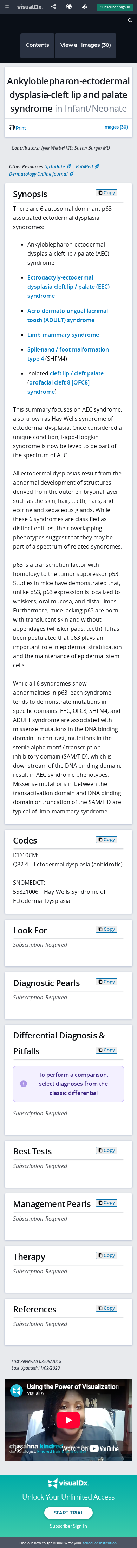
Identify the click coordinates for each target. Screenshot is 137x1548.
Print (20, 128)
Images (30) (115, 127)
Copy (109, 192)
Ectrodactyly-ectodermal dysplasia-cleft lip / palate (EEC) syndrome (68, 287)
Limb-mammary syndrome (63, 335)
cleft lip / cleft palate (77, 373)
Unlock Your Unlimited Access (68, 1497)
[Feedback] (85, 7)
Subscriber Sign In (115, 7)
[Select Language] (70, 7)
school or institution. (100, 1543)
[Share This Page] (55, 7)
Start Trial (68, 1512)
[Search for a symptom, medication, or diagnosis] (129, 21)
